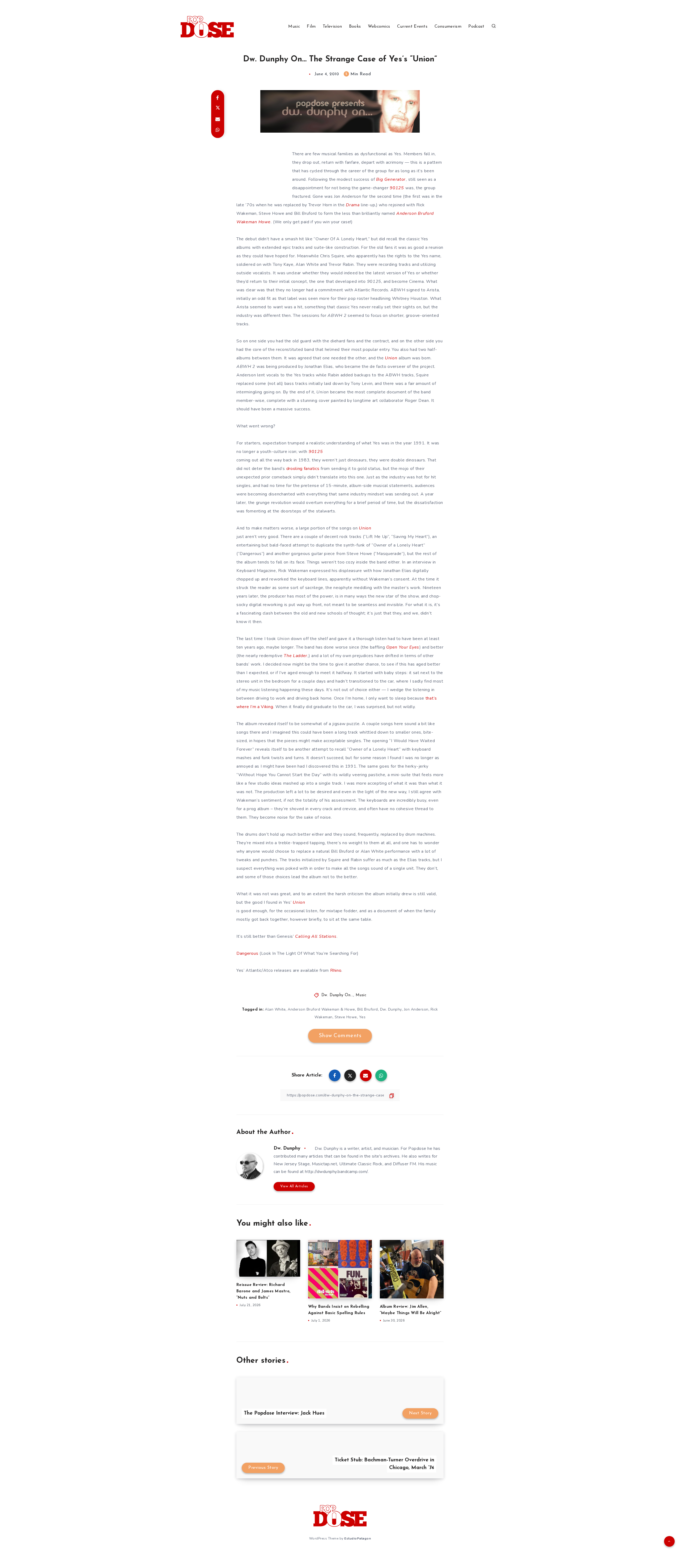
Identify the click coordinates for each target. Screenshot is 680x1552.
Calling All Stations (315, 936)
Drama (353, 205)
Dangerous (247, 953)
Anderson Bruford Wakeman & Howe (321, 1009)
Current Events (412, 26)
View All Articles (294, 1186)
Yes (362, 1017)
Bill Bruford (367, 1009)
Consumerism (448, 26)
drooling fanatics (303, 469)
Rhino (336, 970)
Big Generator (391, 179)
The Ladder (295, 656)
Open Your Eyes (402, 647)
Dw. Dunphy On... (337, 995)
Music (294, 26)
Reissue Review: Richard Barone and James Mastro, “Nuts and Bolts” (263, 1291)
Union (391, 358)
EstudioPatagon (357, 1538)
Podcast (476, 26)
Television (332, 26)
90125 (397, 188)
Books (355, 26)
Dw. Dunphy (391, 1009)
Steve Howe (346, 1017)
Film (311, 26)
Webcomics (379, 26)
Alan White (275, 1009)
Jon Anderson (416, 1009)
